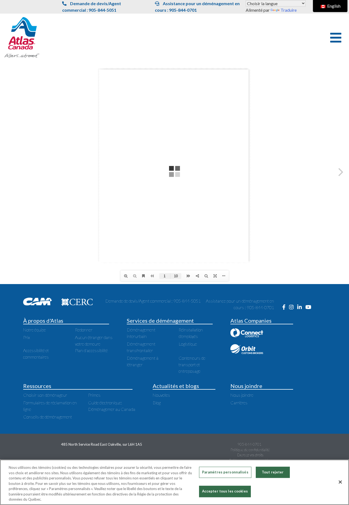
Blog (157, 402)
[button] (336, 37)
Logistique (188, 343)
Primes (94, 395)
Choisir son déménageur (45, 395)
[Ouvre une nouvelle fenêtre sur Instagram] (293, 307)
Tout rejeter (273, 472)
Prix (26, 337)
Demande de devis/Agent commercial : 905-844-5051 (91, 7)
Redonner (83, 329)
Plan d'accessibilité (91, 350)
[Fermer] (340, 482)
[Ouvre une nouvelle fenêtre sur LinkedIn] (301, 307)
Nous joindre (241, 395)
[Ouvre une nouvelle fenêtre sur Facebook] (285, 307)
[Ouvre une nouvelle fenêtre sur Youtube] (309, 307)
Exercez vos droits (250, 455)
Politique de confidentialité (250, 450)
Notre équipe (34, 329)
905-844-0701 (249, 444)
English (333, 5)
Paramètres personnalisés (225, 472)
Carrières (239, 402)
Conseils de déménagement (47, 416)
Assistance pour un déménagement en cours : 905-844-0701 (197, 7)
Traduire (289, 10)
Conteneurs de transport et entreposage (192, 364)
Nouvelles (161, 395)
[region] (174, 482)
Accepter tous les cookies (225, 491)
